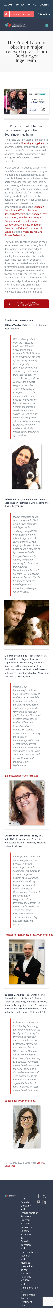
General (40, 1162)
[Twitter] (44, 1196)
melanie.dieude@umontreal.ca (21, 775)
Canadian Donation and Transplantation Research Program (24, 210)
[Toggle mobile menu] (47, 25)
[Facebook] (38, 1196)
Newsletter (9, 1165)
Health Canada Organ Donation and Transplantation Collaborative (23, 221)
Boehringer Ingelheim (33, 143)
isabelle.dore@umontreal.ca (20, 1100)
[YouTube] (38, 1202)
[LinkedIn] (44, 1202)
